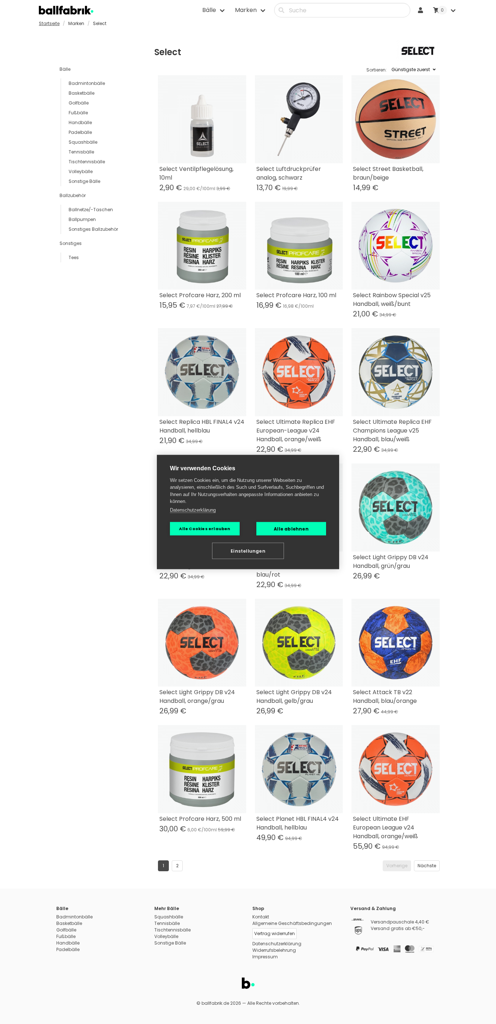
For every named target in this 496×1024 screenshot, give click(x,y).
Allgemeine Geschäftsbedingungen (292, 923)
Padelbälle (80, 132)
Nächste (427, 866)
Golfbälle (79, 103)
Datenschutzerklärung (193, 509)
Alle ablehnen (291, 528)
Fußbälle (78, 113)
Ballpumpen (82, 219)
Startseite (49, 23)
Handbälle (80, 122)
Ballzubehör (73, 195)
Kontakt (260, 917)
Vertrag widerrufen (274, 933)
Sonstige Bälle (84, 181)
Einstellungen (248, 551)
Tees (74, 257)
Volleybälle (81, 171)
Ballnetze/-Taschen (91, 209)
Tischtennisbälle (87, 162)
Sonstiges (71, 243)
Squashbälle (83, 142)
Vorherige (396, 866)
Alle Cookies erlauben (204, 529)
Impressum (265, 957)
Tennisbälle (81, 152)
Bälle (65, 69)
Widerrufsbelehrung (274, 950)
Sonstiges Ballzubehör (93, 229)
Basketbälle (81, 93)
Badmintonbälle (87, 83)
